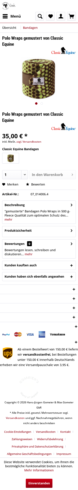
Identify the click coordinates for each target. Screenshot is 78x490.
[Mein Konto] (61, 16)
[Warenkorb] (71, 16)
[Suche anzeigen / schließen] (39, 16)
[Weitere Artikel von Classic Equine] (63, 51)
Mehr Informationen (39, 470)
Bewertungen (14, 244)
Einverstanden (39, 483)
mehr (8, 219)
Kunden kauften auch (21, 265)
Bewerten (37, 184)
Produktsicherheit (18, 230)
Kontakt (65, 432)
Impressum (63, 454)
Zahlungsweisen (22, 439)
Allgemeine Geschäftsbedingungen (29, 454)
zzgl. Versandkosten (28, 141)
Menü (15, 16)
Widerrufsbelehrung (50, 439)
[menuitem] (11, 16)
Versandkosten (15, 418)
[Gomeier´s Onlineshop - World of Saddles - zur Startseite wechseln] (9, 6)
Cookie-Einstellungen (17, 432)
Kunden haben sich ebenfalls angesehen (34, 276)
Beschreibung (15, 205)
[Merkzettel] (50, 16)
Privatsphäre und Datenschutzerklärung (37, 446)
